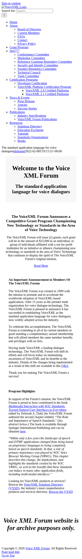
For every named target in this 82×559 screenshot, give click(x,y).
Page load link (11, 552)
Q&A (64, 366)
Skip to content (11, 3)
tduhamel (19, 151)
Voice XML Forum (37, 548)
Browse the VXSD (61, 491)
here (22, 431)
